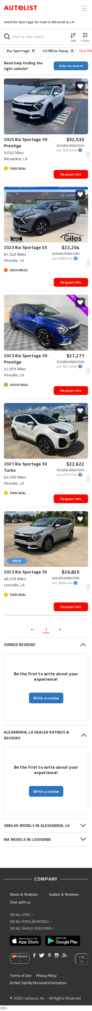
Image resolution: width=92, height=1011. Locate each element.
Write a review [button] (46, 698)
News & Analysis (24, 894)
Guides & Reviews (64, 894)
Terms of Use (20, 975)
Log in (81, 959)
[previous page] (32, 629)
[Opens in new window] (25, 941)
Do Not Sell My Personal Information (38, 983)
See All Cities (21, 914)
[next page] (59, 629)
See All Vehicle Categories (32, 928)
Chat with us (20, 902)
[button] (73, 36)
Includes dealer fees (70, 145)
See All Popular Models (31, 921)
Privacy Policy (46, 975)
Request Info (70, 174)
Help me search (71, 65)
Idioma (22, 956)
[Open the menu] (84, 8)
